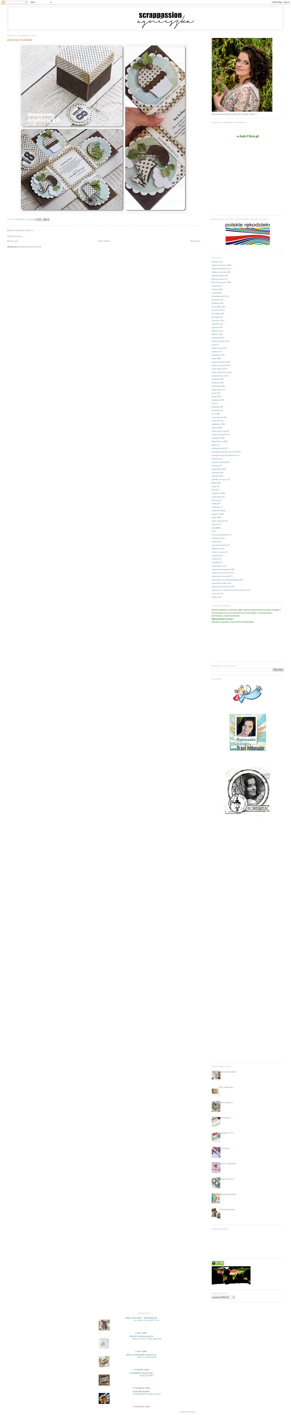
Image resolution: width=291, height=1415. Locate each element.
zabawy (215, 558)
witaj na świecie (218, 552)
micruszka (216, 410)
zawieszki (216, 593)
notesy (214, 427)
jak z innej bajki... (227, 1087)
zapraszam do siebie (228, 1071)
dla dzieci (216, 310)
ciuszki (215, 292)
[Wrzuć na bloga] (39, 219)
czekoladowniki (218, 296)
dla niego (215, 320)
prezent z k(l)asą (218, 462)
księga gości (217, 389)
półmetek (215, 458)
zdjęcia (215, 597)
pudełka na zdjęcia (219, 479)
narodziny (216, 424)
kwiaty (214, 396)
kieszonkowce (217, 375)
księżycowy (147, 1375)
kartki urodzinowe (219, 372)
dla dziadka (216, 306)
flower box (216, 330)
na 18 (214, 413)
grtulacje (215, 351)
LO (213, 403)
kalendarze (216, 355)
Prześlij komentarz (14, 236)
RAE (214, 482)
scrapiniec (216, 493)
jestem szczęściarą (227, 1209)
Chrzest (215, 289)
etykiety (215, 327)
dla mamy (216, 317)
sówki (214, 503)
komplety (216, 379)
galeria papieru (218, 341)
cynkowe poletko (141, 1373)
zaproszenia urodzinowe (222, 586)
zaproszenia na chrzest (221, 572)
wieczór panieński (219, 545)
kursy (214, 393)
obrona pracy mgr (219, 431)
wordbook (216, 555)
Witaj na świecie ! (227, 1178)
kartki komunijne (219, 362)
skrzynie (215, 500)
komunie (215, 382)
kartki (214, 358)
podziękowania (218, 448)
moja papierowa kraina (141, 1354)
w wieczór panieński (220, 534)
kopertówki (216, 386)
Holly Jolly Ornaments (146, 1339)
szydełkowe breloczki (147, 1394)
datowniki (216, 299)
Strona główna (104, 240)
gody (214, 344)
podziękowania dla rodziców (223, 455)
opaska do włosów (219, 434)
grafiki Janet (217, 348)
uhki (214, 527)
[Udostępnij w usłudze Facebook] (45, 219)
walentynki (216, 538)
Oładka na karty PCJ (147, 1320)
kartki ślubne (217, 368)
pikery (214, 444)
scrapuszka (216, 496)
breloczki (215, 285)
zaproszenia (216, 565)
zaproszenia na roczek (221, 576)
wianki (214, 541)
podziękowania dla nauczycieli (224, 451)
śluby (214, 517)
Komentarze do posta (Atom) (29, 246)
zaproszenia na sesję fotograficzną (225, 579)
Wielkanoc (216, 548)
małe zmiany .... (226, 1117)
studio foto (216, 510)
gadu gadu (216, 337)
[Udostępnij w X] (42, 219)
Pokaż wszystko (188, 1412)
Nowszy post (12, 240)
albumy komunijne (219, 268)
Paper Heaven (217, 441)
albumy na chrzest (219, 272)
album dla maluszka (228, 1194)
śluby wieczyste (218, 520)
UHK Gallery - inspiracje (141, 1317)
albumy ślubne (218, 275)
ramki (214, 486)
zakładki (215, 562)
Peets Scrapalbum (141, 1336)
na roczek (216, 420)
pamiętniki (216, 437)
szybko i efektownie (228, 1163)
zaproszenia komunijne (221, 569)
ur (212, 531)
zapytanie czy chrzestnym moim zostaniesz (229, 590)
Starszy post (195, 240)
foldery (214, 334)
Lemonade (216, 399)
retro (214, 489)
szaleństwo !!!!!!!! (227, 1133)
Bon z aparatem (146, 1357)
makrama (215, 406)
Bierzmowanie (218, 279)
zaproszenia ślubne (219, 583)
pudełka (215, 475)
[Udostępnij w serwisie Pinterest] (48, 219)
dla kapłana (216, 313)
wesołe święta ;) (226, 1102)
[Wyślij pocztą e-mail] (36, 219)
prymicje (215, 465)
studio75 (215, 514)
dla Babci (216, 303)
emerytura (216, 323)
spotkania (216, 507)
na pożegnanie (218, 417)
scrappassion (141, 1391)
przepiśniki (216, 469)
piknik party (225, 1148)
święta (214, 524)
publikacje (216, 472)
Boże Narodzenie (219, 282)
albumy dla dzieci (219, 265)
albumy (215, 261)
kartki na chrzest (218, 365)
